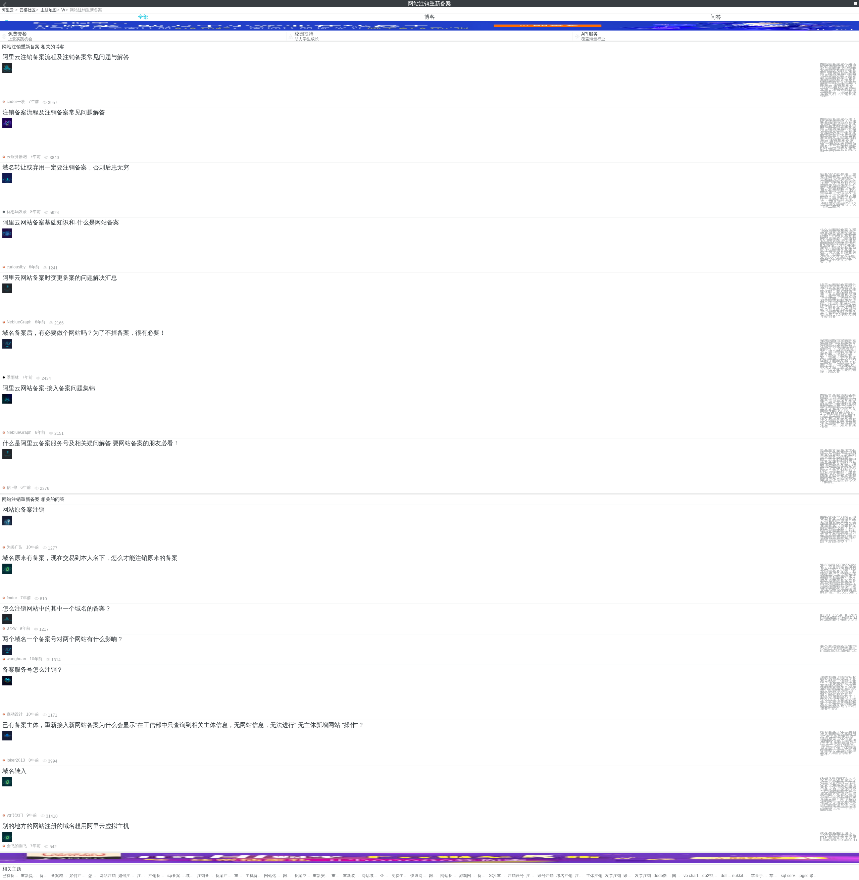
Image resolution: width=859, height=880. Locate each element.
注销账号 (516, 876)
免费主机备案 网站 (401, 876)
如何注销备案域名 (127, 876)
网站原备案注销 (23, 509)
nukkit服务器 (741, 876)
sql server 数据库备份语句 (790, 876)
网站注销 (108, 876)
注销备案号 (157, 876)
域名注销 (564, 876)
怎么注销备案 (94, 876)
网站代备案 (288, 876)
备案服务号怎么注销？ (32, 669)
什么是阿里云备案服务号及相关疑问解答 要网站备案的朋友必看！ (90, 443)
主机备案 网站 (255, 876)
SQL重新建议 (498, 876)
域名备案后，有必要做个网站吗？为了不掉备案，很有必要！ (83, 332)
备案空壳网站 (303, 876)
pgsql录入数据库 (809, 876)
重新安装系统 (322, 876)
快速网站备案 (419, 876)
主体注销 (594, 876)
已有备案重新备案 (11, 876)
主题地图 (49, 10)
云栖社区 (27, 10)
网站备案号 (449, 876)
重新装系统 (352, 876)
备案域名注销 (60, 876)
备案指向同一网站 (483, 876)
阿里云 (8, 10)
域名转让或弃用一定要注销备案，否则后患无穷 (65, 167)
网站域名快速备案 (370, 876)
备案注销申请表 (224, 876)
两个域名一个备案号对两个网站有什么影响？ (62, 639)
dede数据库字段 (663, 876)
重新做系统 (337, 876)
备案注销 (45, 876)
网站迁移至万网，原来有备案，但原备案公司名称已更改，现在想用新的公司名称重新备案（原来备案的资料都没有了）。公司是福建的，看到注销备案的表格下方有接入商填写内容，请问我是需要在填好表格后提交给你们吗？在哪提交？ (838, 529)
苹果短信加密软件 (775, 876)
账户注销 (629, 876)
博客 (429, 17)
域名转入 (14, 771)
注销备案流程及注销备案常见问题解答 (53, 112)
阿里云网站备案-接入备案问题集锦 (48, 388)
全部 (143, 17)
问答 (715, 17)
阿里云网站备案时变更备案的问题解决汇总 (59, 277)
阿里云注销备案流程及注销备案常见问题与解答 (65, 57)
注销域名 (580, 876)
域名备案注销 (191, 876)
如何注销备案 (78, 876)
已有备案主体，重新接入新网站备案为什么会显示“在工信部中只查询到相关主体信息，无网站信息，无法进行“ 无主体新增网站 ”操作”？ (183, 725)
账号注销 (546, 876)
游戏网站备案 (468, 876)
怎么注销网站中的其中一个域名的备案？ (56, 608)
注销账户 (532, 876)
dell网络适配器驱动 (726, 876)
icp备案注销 (176, 876)
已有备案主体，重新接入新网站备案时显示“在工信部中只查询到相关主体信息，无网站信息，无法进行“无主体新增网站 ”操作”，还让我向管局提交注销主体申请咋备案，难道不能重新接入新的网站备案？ (838, 743)
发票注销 (613, 876)
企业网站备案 (386, 876)
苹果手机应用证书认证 (760, 876)
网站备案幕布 (434, 876)
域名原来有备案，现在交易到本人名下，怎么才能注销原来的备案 (90, 558)
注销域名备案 (142, 876)
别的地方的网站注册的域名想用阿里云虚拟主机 (65, 826)
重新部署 (240, 876)
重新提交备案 (30, 876)
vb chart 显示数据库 (693, 876)
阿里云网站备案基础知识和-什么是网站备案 (60, 222)
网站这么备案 (273, 876)
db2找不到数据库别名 (711, 876)
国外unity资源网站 (678, 876)
